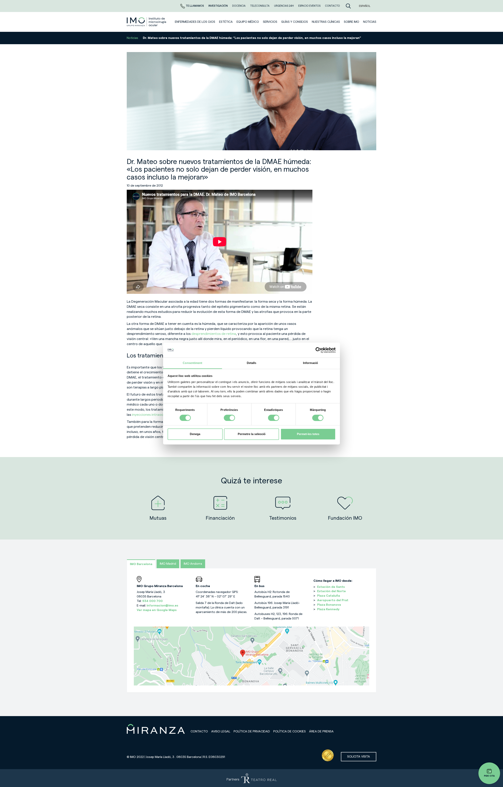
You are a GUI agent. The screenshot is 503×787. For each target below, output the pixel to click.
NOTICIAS (369, 21)
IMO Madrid (168, 563)
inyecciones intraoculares (152, 414)
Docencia (239, 6)
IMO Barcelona (141, 564)
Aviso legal (220, 731)
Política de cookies (289, 731)
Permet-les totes (308, 434)
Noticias (132, 37)
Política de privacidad (252, 731)
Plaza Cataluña (328, 595)
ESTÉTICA (226, 21)
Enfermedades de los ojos (195, 21)
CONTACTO (332, 6)
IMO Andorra (193, 563)
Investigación (218, 6)
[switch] (229, 418)
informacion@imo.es (162, 605)
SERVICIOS (270, 21)
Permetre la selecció (251, 434)
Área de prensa (321, 731)
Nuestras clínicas (326, 21)
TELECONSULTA (260, 6)
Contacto (199, 731)
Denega (195, 434)
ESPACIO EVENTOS (309, 6)
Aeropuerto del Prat (332, 600)
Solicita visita (358, 756)
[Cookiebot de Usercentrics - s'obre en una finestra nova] (318, 350)
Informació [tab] (310, 363)
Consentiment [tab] (192, 363)
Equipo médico (248, 21)
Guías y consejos (294, 21)
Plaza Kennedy (328, 609)
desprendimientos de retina (213, 333)
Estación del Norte (331, 591)
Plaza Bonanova (329, 604)
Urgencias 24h (284, 6)
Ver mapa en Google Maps (157, 610)
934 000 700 (152, 601)
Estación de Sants (331, 586)
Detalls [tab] (251, 363)
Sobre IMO (351, 21)
